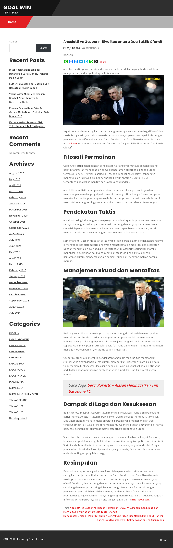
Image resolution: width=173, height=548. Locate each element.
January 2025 (17, 276)
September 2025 (19, 228)
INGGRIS (14, 333)
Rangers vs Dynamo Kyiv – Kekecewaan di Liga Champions (130, 520)
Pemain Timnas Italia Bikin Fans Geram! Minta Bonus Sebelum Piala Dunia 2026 (29, 112)
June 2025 (15, 246)
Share (103, 62)
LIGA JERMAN (16, 363)
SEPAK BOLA (92, 48)
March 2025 (16, 264)
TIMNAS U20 (16, 406)
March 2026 (16, 191)
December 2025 (18, 209)
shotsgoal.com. (141, 499)
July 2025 (14, 240)
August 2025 (16, 234)
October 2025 (17, 221)
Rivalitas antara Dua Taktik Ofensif (97, 512)
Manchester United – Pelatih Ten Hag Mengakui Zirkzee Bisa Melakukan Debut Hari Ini (113, 516)
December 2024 (18, 282)
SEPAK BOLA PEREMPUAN (23, 394)
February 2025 (17, 270)
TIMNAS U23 (16, 412)
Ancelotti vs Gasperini (83, 508)
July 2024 (14, 312)
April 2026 (15, 185)
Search (13, 41)
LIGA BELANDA (17, 345)
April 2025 (15, 258)
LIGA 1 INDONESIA (19, 339)
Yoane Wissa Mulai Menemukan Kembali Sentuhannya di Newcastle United (27, 98)
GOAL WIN (17, 7)
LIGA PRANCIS (17, 369)
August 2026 (16, 173)
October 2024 (17, 294)
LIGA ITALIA (15, 357)
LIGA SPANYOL (17, 375)
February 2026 (17, 197)
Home (12, 22)
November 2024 (18, 288)
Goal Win (72, 143)
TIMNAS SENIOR (18, 400)
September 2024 (19, 300)
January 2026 (17, 203)
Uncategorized (18, 418)
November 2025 (18, 215)
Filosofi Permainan (107, 508)
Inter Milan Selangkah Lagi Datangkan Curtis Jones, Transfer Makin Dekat (28, 74)
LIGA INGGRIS (16, 351)
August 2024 (16, 306)
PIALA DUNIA (16, 382)
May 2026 (14, 179)
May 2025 (14, 252)
